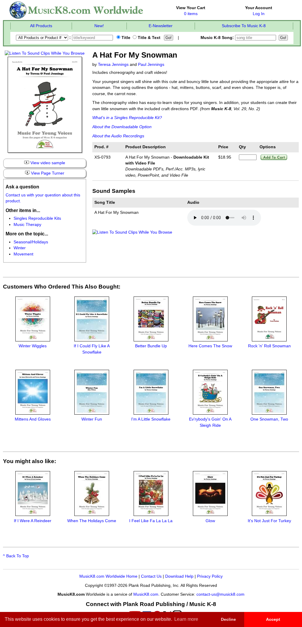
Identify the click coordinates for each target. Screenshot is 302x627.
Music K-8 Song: (218, 37)
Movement (23, 254)
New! (99, 26)
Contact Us (151, 576)
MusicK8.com (145, 594)
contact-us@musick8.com (220, 594)
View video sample (47, 163)
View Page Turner (47, 173)
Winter (20, 248)
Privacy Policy (210, 576)
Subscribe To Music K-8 (244, 26)
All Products (41, 26)
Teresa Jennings (113, 64)
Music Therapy (27, 224)
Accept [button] (273, 619)
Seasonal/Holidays (31, 242)
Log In (259, 14)
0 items (191, 14)
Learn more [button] (186, 619)
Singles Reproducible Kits (37, 218)
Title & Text (148, 37)
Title (125, 37)
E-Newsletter (161, 26)
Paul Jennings (151, 64)
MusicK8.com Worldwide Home (108, 576)
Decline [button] (228, 619)
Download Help (179, 576)
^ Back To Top (16, 556)
